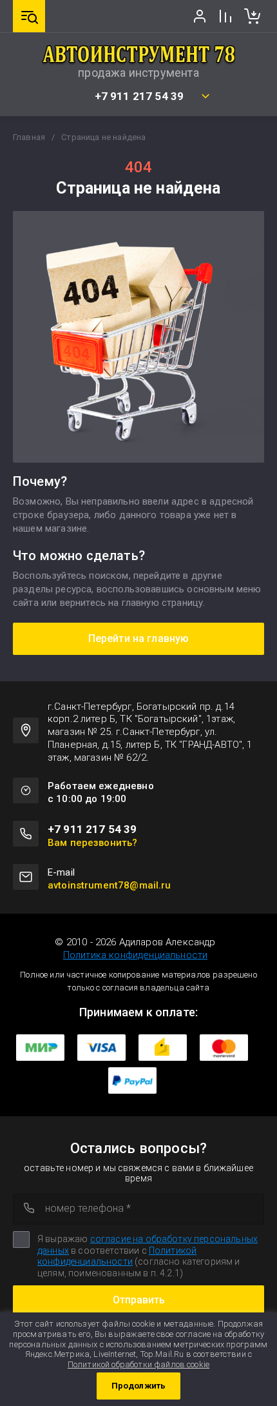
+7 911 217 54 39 (139, 96)
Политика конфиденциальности (135, 955)
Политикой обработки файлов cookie (138, 1364)
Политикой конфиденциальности (116, 1256)
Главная (29, 137)
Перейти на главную (138, 638)
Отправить (139, 1300)
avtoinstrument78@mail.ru (109, 885)
